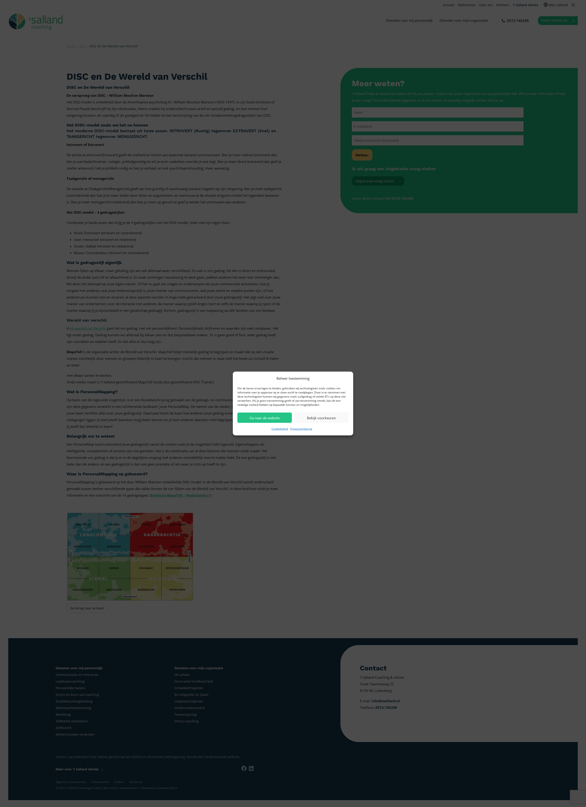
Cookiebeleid (279, 429)
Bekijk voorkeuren (321, 417)
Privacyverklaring (301, 429)
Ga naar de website (265, 417)
